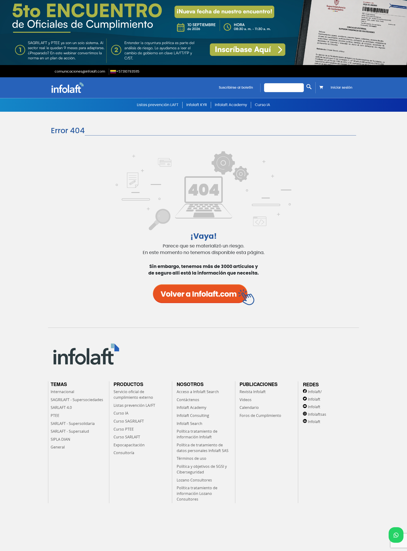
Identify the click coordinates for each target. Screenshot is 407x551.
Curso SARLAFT (127, 437)
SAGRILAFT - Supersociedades (77, 399)
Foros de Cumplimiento (260, 415)
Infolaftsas (317, 414)
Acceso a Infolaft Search (198, 391)
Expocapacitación (129, 445)
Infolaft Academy (231, 105)
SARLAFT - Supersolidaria (73, 423)
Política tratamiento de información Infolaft (197, 434)
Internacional (62, 391)
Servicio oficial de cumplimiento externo (133, 394)
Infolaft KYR (196, 105)
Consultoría (124, 452)
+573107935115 (127, 71)
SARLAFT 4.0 (61, 407)
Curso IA (262, 105)
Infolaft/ (315, 391)
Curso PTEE (124, 429)
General (58, 447)
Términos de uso (191, 458)
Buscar (309, 86)
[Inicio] (91, 87)
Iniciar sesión (341, 87)
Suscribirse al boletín (236, 87)
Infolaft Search (189, 423)
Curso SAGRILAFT (129, 421)
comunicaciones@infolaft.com (80, 71)
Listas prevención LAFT (158, 105)
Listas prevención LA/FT (134, 405)
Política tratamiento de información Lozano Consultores (197, 493)
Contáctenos (188, 399)
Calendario (249, 407)
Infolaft (314, 399)
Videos (246, 399)
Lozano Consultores (194, 480)
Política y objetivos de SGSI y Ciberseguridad (202, 469)
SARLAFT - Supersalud (70, 431)
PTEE (55, 415)
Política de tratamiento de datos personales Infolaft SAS (202, 447)
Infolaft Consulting (193, 415)
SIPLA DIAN (60, 439)
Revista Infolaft (253, 391)
